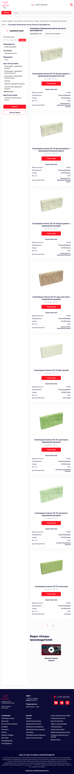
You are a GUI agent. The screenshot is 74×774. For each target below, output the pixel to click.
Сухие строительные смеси (60, 715)
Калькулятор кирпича (9, 724)
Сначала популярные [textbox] (53, 34)
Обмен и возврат (7, 735)
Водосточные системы (34, 738)
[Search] (71, 13)
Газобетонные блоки (33, 721)
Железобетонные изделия (35, 729)
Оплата (4, 732)
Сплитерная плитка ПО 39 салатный (51, 586)
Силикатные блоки (57, 729)
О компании (5, 715)
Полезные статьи (7, 718)
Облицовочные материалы (35, 735)
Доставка (4, 738)
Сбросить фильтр (14, 112)
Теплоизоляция (56, 727)
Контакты (5, 729)
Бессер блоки (55, 740)
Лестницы (29, 732)
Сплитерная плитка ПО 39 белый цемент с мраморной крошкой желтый (51, 75)
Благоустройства (57, 721)
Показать (22, 40)
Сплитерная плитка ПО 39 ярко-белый (51, 370)
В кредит (4, 727)
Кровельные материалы (34, 727)
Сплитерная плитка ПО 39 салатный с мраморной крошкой (51, 441)
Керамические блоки (33, 724)
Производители (7, 741)
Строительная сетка (58, 718)
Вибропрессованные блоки (60, 732)
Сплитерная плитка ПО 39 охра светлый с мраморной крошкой (51, 298)
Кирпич (28, 718)
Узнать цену (51, 83)
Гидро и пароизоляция (59, 724)
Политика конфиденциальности (37, 770)
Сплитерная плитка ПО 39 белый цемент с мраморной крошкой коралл (51, 149)
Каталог (6, 13)
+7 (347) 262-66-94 (40, 5)
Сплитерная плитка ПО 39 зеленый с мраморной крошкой (51, 514)
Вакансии (4, 721)
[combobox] (54, 34)
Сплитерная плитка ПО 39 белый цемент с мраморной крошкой (51, 224)
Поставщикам (6, 743)
